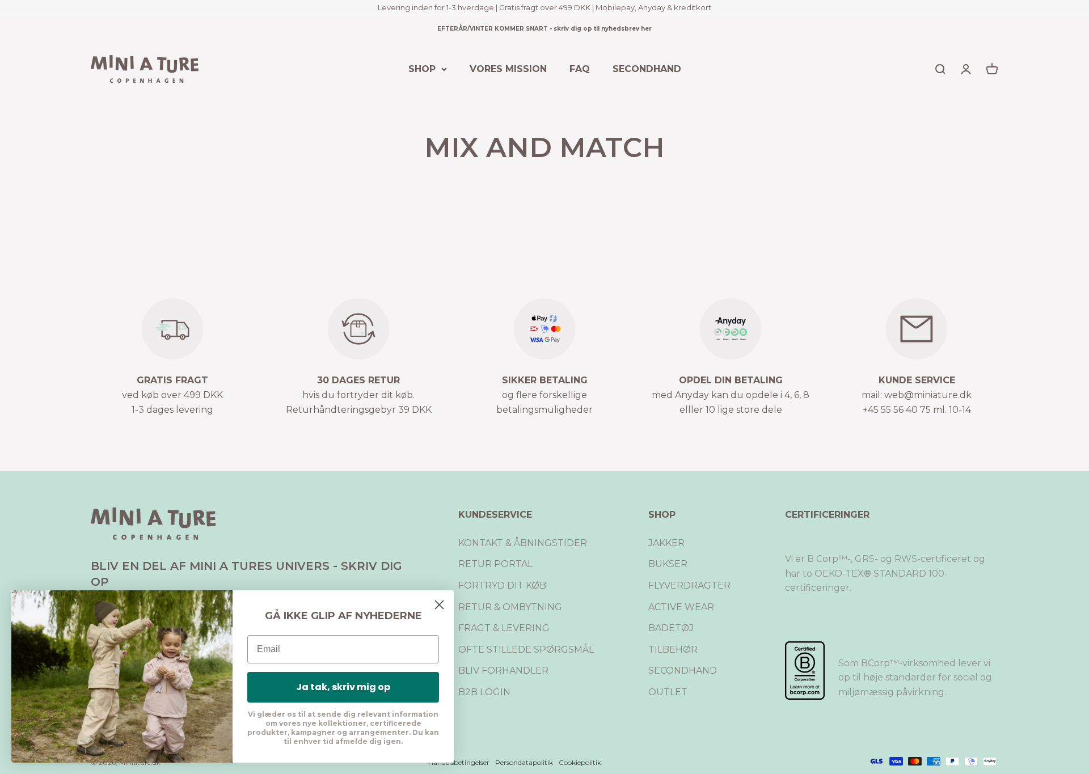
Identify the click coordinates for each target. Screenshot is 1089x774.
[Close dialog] (439, 605)
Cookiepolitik (580, 762)
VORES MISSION (508, 68)
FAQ (579, 68)
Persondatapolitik (524, 762)
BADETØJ (671, 628)
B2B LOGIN (484, 692)
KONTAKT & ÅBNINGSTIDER (522, 543)
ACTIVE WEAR (681, 607)
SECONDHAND (647, 68)
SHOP (422, 68)
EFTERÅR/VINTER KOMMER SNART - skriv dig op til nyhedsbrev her (544, 28)
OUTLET (667, 692)
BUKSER (667, 564)
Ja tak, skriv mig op (343, 686)
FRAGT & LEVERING (504, 628)
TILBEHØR (673, 649)
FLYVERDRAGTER (689, 585)
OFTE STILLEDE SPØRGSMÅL (526, 649)
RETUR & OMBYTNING (510, 607)
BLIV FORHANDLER (503, 670)
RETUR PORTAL (495, 564)
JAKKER (666, 543)
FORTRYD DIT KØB (502, 585)
